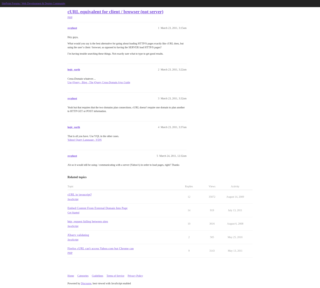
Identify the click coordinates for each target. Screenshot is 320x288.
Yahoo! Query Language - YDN (85, 139)
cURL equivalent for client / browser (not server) (115, 11)
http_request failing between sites (88, 221)
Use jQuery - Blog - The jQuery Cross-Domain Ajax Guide (99, 82)
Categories (82, 275)
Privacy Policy (135, 275)
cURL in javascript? (80, 194)
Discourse (86, 283)
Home (71, 275)
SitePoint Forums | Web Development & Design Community (33, 3)
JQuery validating (78, 235)
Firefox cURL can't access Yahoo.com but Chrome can (101, 248)
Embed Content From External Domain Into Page (98, 208)
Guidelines (97, 275)
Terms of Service (115, 275)
